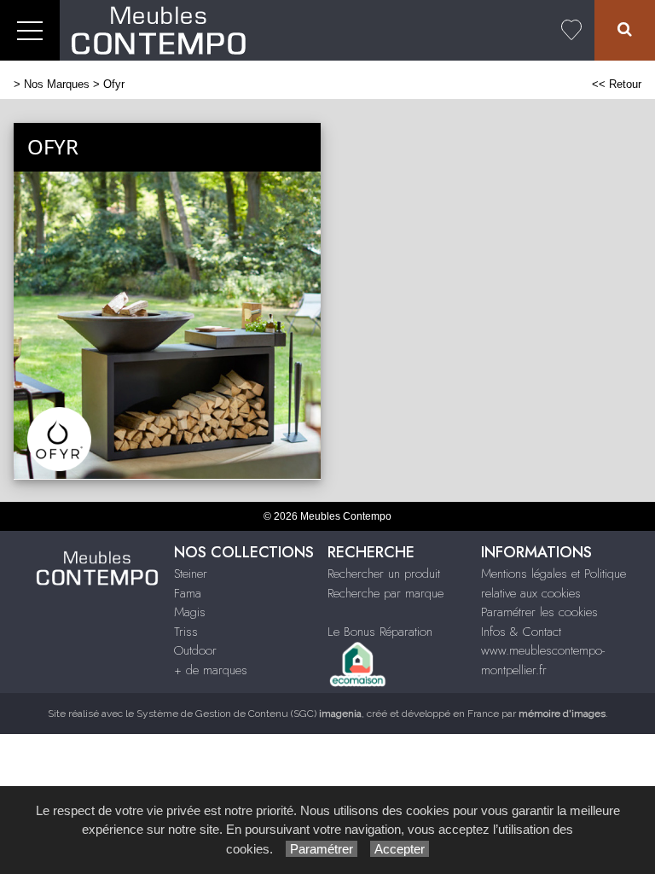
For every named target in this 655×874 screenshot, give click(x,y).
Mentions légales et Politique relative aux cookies (553, 583)
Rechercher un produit (384, 573)
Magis (190, 612)
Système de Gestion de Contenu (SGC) (249, 714)
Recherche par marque (385, 593)
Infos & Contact (521, 631)
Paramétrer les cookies (539, 612)
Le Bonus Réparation (380, 631)
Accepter (399, 849)
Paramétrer (321, 849)
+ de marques (210, 670)
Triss (186, 631)
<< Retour (616, 84)
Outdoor (195, 650)
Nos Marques (57, 84)
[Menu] (30, 30)
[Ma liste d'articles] (571, 30)
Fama (187, 593)
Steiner (190, 573)
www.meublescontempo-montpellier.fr (543, 660)
